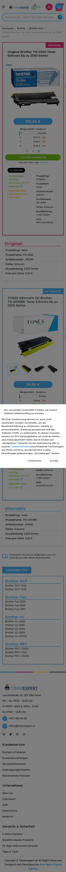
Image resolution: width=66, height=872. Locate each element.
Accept (54, 460)
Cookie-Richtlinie (20, 446)
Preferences (34, 460)
